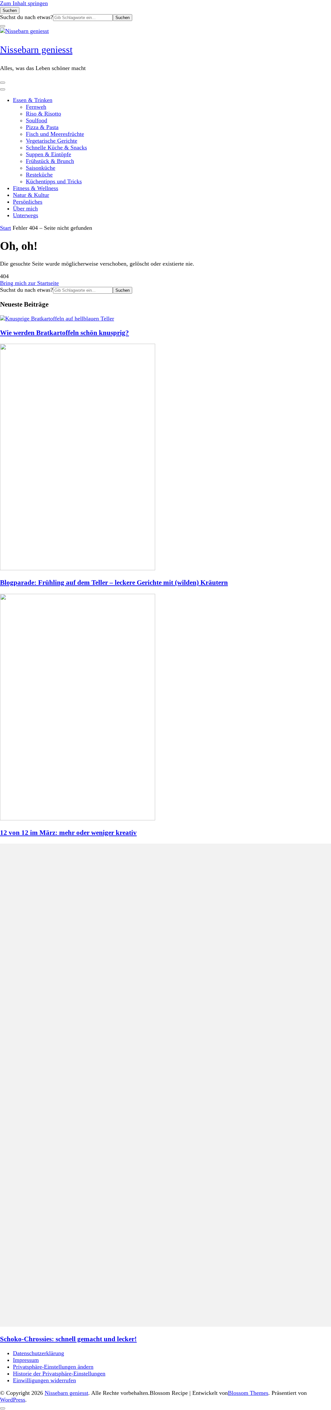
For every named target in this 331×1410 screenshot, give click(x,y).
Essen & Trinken (32, 100)
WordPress (12, 1399)
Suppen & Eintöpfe (48, 154)
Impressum (26, 1360)
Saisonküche (40, 168)
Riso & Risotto (43, 113)
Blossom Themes (248, 1393)
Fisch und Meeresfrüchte (55, 134)
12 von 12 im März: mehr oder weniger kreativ (68, 833)
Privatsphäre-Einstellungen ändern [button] (53, 1367)
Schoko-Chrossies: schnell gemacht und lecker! (68, 1339)
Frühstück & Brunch (50, 161)
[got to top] (2, 1408)
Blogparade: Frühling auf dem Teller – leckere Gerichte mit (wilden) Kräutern (114, 582)
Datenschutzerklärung (38, 1353)
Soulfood (36, 120)
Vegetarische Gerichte (51, 140)
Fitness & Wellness (35, 188)
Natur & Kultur (31, 195)
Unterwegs (25, 215)
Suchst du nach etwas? (26, 17)
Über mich (25, 208)
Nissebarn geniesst (36, 49)
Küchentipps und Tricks (54, 181)
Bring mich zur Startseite (29, 283)
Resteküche (39, 174)
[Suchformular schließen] (2, 26)
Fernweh (36, 107)
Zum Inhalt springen (24, 3)
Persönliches (27, 201)
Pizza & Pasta (42, 127)
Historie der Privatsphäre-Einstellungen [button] (59, 1373)
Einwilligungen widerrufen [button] (44, 1380)
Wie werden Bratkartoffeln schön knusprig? (64, 333)
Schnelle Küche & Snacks (56, 147)
